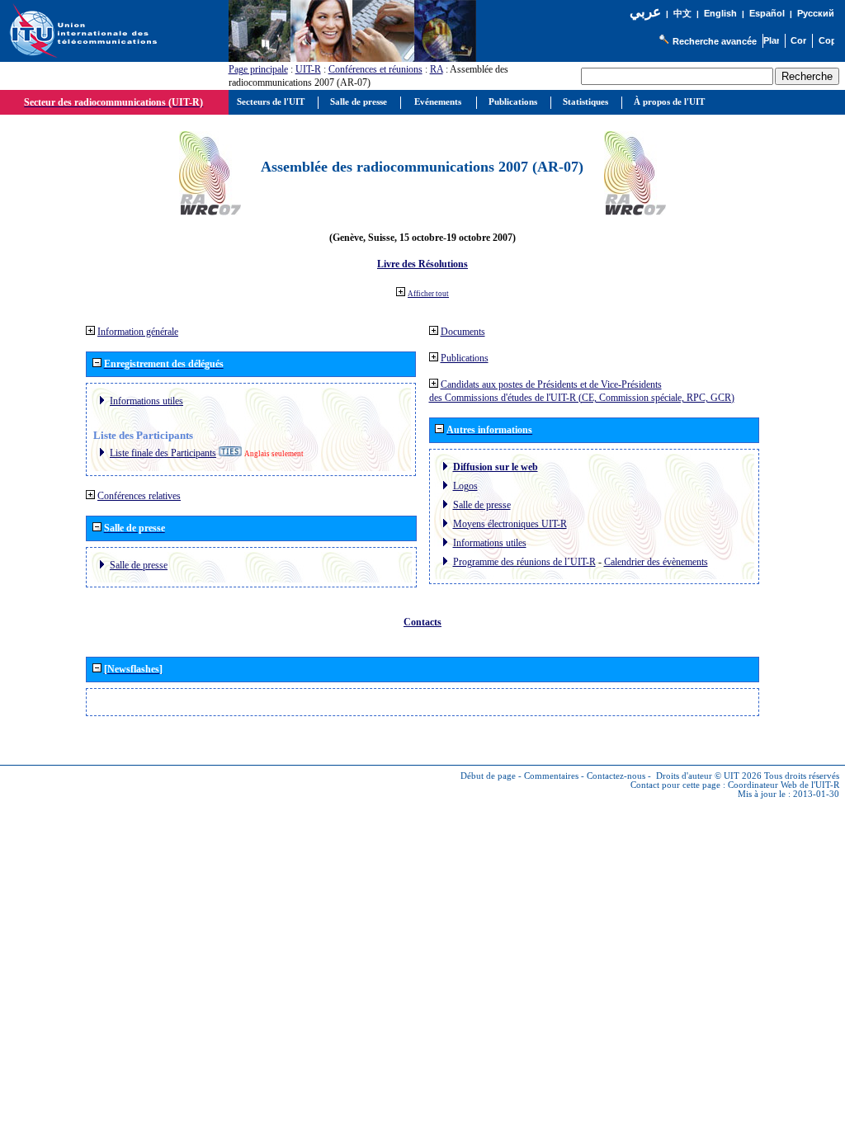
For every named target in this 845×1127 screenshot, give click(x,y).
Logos (465, 486)
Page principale (258, 69)
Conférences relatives (139, 496)
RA (436, 69)
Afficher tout (428, 294)
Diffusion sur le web (495, 467)
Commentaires (551, 775)
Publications (465, 358)
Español (767, 13)
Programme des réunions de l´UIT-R (524, 562)
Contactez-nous (616, 775)
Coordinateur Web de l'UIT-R (783, 785)
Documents (463, 331)
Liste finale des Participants (163, 453)
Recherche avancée (715, 41)
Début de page (488, 775)
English (720, 13)
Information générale (137, 331)
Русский (815, 13)
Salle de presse (139, 565)
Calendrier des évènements (656, 562)
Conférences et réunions (375, 69)
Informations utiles (146, 401)
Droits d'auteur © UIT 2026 (709, 775)
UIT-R (308, 69)
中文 (682, 13)
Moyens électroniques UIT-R (510, 524)
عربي (645, 12)
